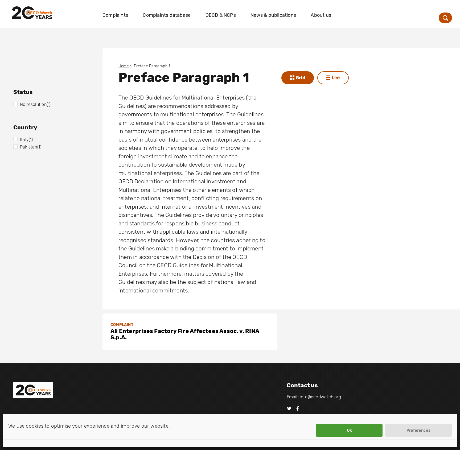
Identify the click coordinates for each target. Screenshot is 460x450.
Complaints (115, 15)
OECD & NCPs (221, 15)
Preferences (418, 430)
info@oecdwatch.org (320, 396)
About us (321, 15)
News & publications (273, 15)
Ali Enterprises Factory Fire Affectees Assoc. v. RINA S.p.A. (184, 334)
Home (123, 66)
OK (349, 430)
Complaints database (167, 15)
